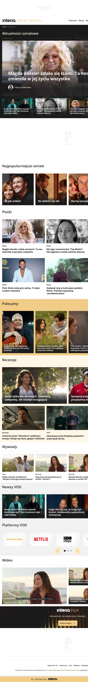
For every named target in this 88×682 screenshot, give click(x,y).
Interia (4, 27)
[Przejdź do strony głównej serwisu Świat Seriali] (29, 20)
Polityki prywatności (58, 670)
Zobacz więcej (65, 623)
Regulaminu (45, 670)
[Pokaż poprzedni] (57, 550)
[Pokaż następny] (77, 550)
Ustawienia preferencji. (72, 670)
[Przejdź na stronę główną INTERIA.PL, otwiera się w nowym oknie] (9, 20)
